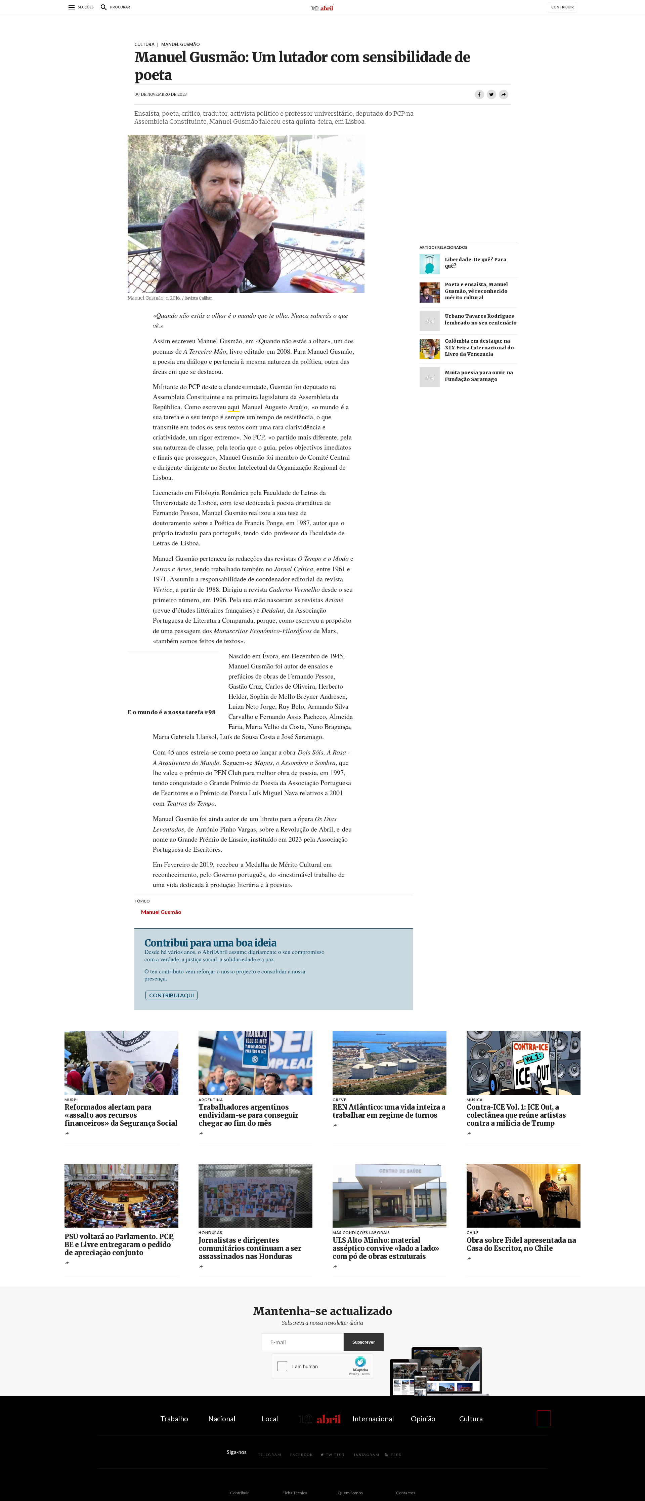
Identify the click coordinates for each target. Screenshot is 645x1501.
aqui (234, 406)
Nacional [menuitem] (221, 1418)
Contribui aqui (171, 995)
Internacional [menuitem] (373, 1418)
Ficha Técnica (295, 1492)
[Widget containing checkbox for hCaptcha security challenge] (322, 1366)
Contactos (405, 1492)
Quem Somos (350, 1492)
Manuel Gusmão (161, 912)
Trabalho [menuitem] (174, 1418)
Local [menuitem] (270, 1418)
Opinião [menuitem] (423, 1418)
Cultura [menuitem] (471, 1418)
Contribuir (239, 1492)
